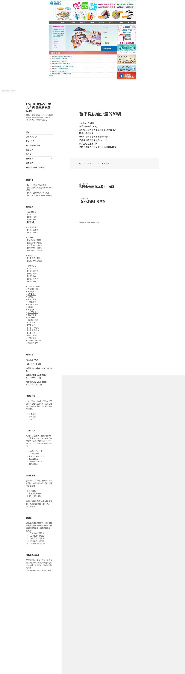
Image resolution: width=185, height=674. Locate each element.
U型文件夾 (30, 141)
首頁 (28, 132)
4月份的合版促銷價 (33, 364)
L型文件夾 (32, 317)
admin (97, 163)
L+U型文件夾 (33, 312)
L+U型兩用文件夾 (33, 145)
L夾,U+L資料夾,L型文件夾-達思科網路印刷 (38, 107)
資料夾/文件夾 (31, 137)
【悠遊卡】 (30, 222)
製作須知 (29, 154)
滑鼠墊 (30, 237)
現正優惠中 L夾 (32, 360)
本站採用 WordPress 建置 (89, 222)
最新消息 (29, 163)
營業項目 (29, 159)
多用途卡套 (32, 212)
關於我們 (29, 150)
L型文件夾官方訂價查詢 (35, 167)
